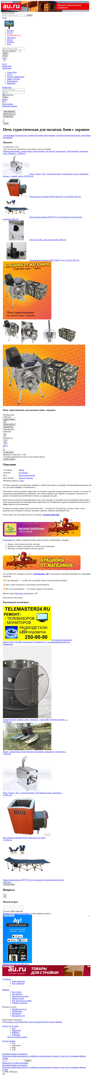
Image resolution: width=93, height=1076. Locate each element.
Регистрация (7, 104)
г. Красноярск (8, 135)
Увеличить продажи (20, 996)
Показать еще (9, 884)
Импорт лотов (18, 998)
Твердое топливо (26, 478)
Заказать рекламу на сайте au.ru (16, 964)
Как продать (17, 994)
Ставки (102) (8, 452)
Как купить (16, 992)
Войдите (6, 913)
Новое (21, 470)
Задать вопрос (9, 419)
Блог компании (18, 983)
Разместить (6, 66)
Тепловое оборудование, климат (48, 135)
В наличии (23, 473)
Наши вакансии (18, 981)
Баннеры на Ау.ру (19, 1009)
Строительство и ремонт (25, 135)
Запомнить (9, 95)
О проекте (6, 979)
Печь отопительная (27, 475)
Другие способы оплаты (17, 1037)
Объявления (17, 1011)
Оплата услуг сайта (10, 1026)
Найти (5, 53)
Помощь (5, 990)
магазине (8, 540)
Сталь (21, 481)
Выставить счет (18, 1016)
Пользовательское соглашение (14, 1054)
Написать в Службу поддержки (15, 1063)
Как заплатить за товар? (22, 1001)
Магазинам (16, 1013)
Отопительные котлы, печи (74, 135)
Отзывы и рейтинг (19, 1003)
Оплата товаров (8, 1041)
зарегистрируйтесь (22, 913)
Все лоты (19, 593)
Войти (5, 100)
